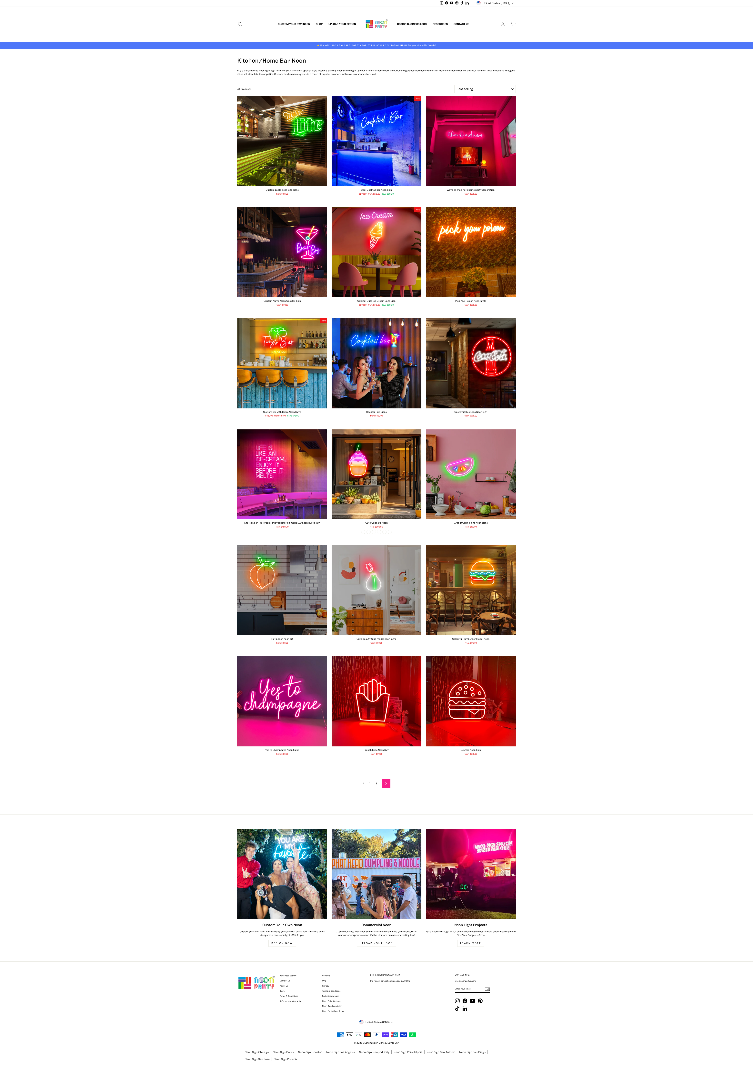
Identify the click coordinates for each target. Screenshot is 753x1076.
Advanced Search (288, 975)
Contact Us (461, 24)
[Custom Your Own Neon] (282, 874)
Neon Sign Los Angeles (340, 1052)
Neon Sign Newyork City (374, 1052)
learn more (470, 943)
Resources (440, 24)
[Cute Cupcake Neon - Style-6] (390, 532)
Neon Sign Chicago (257, 1052)
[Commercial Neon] (377, 874)
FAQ (324, 980)
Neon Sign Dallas (283, 1052)
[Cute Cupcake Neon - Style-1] (363, 532)
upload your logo (376, 943)
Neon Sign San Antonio (441, 1052)
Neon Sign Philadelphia (408, 1052)
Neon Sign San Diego (472, 1052)
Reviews (326, 975)
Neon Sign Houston (310, 1052)
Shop (319, 24)
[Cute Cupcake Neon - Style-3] (374, 532)
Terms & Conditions (289, 996)
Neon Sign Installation (332, 1006)
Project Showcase (330, 996)
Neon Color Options (331, 1001)
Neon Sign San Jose (257, 1059)
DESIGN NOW (282, 943)
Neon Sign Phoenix (285, 1059)
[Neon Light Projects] (471, 874)
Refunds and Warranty (290, 1001)
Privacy (325, 986)
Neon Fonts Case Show (333, 1011)
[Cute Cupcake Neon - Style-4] (379, 532)
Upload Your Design (342, 24)
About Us (284, 986)
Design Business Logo (412, 24)
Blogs (282, 991)
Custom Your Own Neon (294, 24)
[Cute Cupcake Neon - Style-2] (368, 532)
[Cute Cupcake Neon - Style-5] (384, 532)
